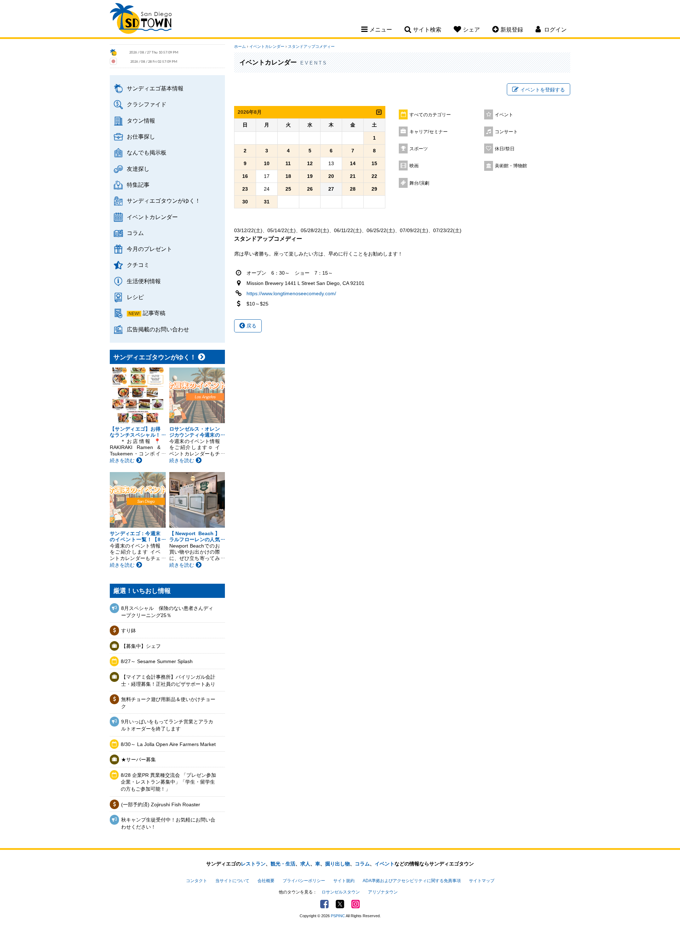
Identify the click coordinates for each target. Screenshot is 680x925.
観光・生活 (283, 864)
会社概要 (265, 880)
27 (331, 189)
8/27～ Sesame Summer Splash (157, 661)
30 (245, 201)
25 (288, 189)
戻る (250, 326)
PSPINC (338, 916)
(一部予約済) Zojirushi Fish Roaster (160, 804)
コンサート (506, 131)
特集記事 (138, 184)
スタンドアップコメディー (311, 46)
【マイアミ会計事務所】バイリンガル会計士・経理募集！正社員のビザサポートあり (168, 680)
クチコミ (138, 265)
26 (310, 189)
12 (310, 163)
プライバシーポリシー (304, 880)
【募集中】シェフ (141, 646)
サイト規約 (344, 880)
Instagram (355, 904)
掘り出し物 (337, 864)
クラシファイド (146, 104)
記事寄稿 (154, 313)
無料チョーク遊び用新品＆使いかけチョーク (168, 702)
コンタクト (196, 880)
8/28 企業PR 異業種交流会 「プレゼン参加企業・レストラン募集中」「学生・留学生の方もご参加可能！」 (168, 782)
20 (331, 176)
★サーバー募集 (138, 759)
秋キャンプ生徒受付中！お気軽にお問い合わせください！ (168, 823)
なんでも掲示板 (146, 152)
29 (374, 189)
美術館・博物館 (511, 165)
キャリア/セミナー (428, 131)
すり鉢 (128, 630)
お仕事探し (141, 136)
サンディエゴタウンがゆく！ (163, 200)
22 (374, 176)
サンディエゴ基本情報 (155, 88)
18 (288, 176)
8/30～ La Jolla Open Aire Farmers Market (168, 744)
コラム (135, 233)
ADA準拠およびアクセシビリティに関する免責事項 (412, 880)
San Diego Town (141, 19)
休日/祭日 (505, 148)
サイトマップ (481, 880)
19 (310, 176)
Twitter (340, 904)
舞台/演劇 (419, 183)
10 (267, 163)
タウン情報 (141, 120)
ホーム (240, 46)
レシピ (135, 297)
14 (353, 163)
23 (245, 189)
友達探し (138, 169)
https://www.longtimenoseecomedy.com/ (291, 293)
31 (267, 201)
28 (353, 189)
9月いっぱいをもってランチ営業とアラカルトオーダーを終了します (167, 725)
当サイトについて (232, 880)
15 (374, 163)
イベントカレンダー (152, 217)
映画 (414, 165)
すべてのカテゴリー (430, 114)
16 (245, 176)
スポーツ (418, 148)
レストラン (253, 864)
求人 (305, 864)
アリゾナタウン (383, 892)
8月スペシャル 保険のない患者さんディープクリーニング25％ (167, 611)
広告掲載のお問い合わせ (158, 329)
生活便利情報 (144, 281)
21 (353, 176)
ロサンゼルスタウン (341, 892)
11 (288, 163)
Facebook (324, 904)
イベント (504, 114)
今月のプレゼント (149, 249)
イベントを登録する (542, 89)
